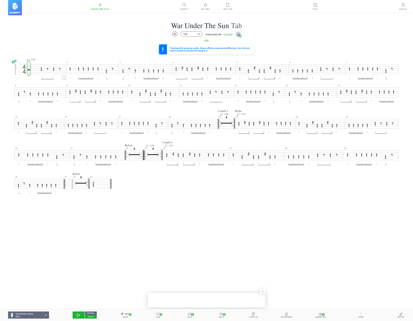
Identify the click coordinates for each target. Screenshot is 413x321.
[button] (14, 61)
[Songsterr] (15, 7)
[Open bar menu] (64, 78)
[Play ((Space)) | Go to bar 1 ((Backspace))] (79, 315)
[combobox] (191, 34)
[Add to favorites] (174, 34)
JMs (206, 40)
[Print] (238, 34)
